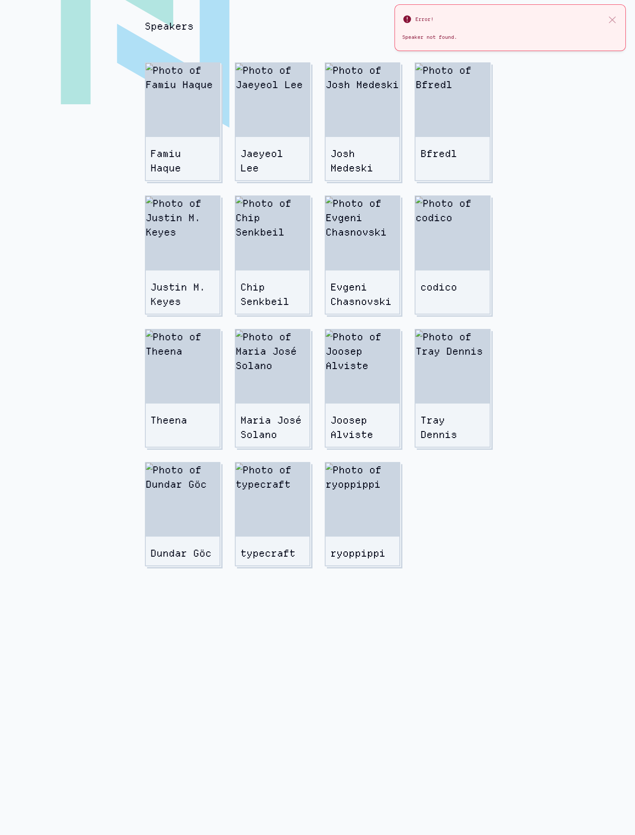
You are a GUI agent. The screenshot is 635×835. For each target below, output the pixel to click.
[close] (612, 19)
